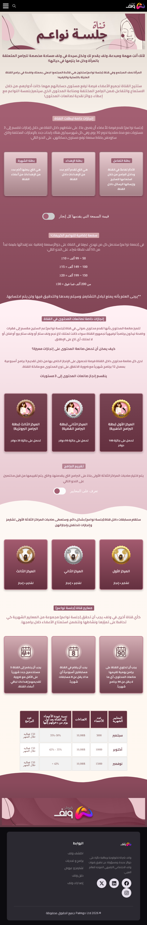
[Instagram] (126, 893)
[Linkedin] (114, 883)
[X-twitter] (101, 883)
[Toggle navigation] (6, 6)
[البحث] (14, 6)
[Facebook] (126, 883)
